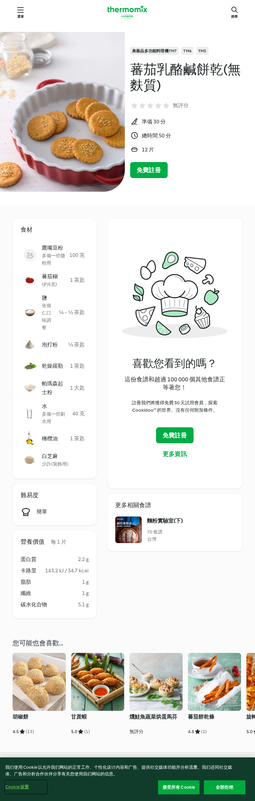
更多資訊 (175, 454)
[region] (127, 779)
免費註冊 (149, 170)
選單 (20, 16)
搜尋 (234, 16)
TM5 (202, 51)
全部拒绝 (224, 787)
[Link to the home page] (127, 12)
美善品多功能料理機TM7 (154, 51)
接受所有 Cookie (179, 787)
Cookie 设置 (17, 786)
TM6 (187, 51)
